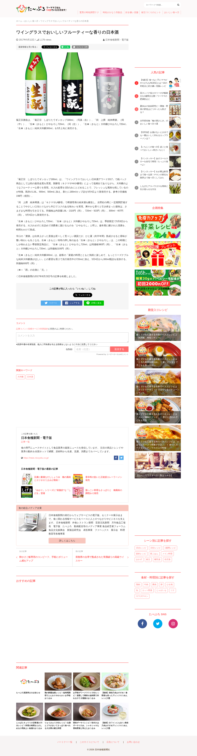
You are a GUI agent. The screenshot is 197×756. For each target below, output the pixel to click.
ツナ (173, 590)
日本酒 (30, 377)
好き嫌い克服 (131, 12)
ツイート (53, 303)
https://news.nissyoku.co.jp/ (36, 458)
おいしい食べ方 (171, 12)
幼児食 (168, 559)
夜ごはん (154, 554)
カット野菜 (147, 590)
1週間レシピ (170, 548)
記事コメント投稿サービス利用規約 (32, 329)
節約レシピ (141, 554)
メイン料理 (167, 554)
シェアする (75, 303)
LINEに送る (96, 303)
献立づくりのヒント (151, 12)
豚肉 (154, 584)
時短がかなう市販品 (112, 12)
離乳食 (157, 559)
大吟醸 (21, 377)
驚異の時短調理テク (89, 12)
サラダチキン (142, 596)
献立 (148, 559)
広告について (113, 742)
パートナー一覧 (64, 742)
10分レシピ (155, 548)
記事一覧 (25, 442)
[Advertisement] (72, 619)
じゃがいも (161, 590)
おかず (139, 559)
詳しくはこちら (67, 540)
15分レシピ (141, 548)
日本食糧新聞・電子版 (117, 39)
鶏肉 (138, 584)
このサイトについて (89, 742)
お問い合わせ (133, 742)
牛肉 (146, 584)
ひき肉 (170, 584)
